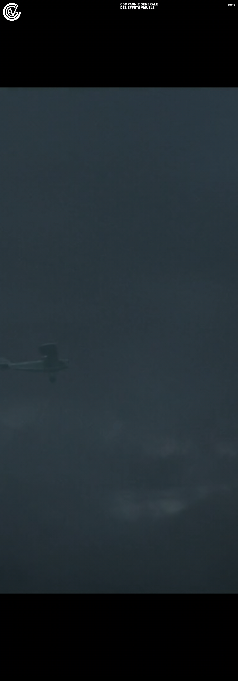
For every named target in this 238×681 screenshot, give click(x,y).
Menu (231, 4)
